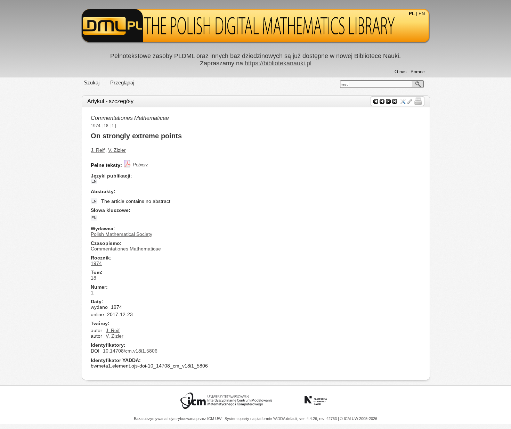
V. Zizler (117, 150)
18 (106, 125)
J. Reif (98, 150)
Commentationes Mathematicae (130, 118)
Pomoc (418, 71)
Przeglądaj (122, 82)
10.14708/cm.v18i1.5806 (130, 351)
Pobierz (140, 164)
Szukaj (91, 82)
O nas (401, 71)
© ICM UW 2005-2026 (358, 418)
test (344, 84)
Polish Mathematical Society (121, 234)
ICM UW (214, 418)
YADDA (279, 418)
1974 (95, 125)
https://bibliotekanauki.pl (278, 63)
